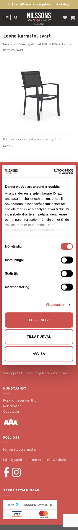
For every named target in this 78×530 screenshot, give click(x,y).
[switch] (67, 259)
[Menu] (7, 17)
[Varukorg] (72, 17)
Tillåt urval (39, 337)
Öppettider (11, 411)
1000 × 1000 (50, 44)
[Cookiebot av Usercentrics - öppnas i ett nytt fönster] (55, 171)
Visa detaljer (55, 304)
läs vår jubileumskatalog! (50, 4)
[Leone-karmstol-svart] (39, 93)
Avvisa (39, 354)
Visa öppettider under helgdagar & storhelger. (35, 373)
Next (8, 146)
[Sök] (15, 17)
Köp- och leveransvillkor (20, 400)
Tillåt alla (39, 320)
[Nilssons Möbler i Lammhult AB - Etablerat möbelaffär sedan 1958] (39, 19)
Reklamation (12, 406)
